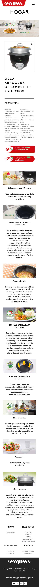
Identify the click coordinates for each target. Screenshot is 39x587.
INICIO (11, 527)
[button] (33, 4)
